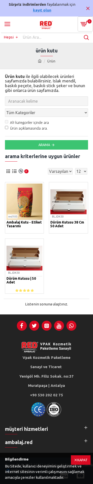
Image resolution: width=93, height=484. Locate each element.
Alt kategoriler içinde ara (29, 122)
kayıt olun (42, 10)
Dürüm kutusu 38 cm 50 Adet (67, 224)
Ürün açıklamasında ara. (29, 128)
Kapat (82, 460)
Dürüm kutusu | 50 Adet (21, 280)
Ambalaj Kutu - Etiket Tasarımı (24, 224)
